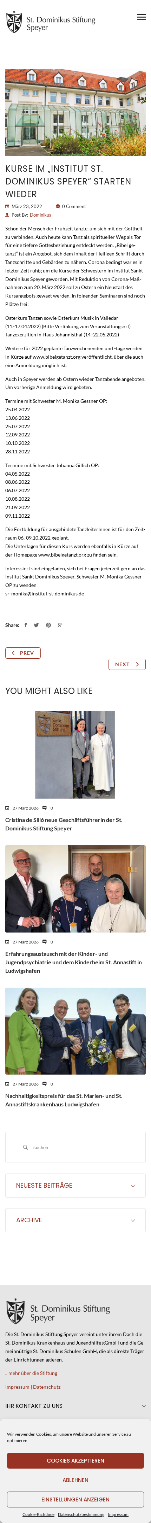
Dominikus (40, 215)
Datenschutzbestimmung (81, 1514)
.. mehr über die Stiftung (31, 1373)
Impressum (118, 1514)
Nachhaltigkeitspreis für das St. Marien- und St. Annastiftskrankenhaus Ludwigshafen (64, 1099)
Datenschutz (46, 1387)
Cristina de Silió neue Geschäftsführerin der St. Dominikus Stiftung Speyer (64, 823)
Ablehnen (75, 1480)
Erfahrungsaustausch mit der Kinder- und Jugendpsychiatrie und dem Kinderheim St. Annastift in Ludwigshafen (73, 962)
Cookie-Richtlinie (38, 1514)
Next (123, 664)
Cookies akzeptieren (75, 1460)
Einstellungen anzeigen (75, 1499)
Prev (27, 653)
